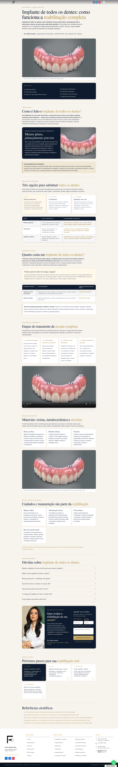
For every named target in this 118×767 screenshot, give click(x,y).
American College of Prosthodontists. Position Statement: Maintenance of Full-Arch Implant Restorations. (59, 717)
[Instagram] (99, 2)
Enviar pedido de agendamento (83, 637)
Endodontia (58, 749)
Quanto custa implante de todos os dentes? (36, 573)
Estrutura (29, 745)
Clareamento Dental (80, 745)
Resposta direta (31, 89)
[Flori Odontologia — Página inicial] (13, 739)
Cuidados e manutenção (69, 94)
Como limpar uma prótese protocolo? (34, 599)
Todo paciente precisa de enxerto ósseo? (35, 589)
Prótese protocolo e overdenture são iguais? (36, 578)
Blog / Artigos (30, 752)
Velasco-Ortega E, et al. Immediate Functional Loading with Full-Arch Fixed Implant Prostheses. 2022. (57, 720)
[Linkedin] (97, 2)
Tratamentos (30, 749)
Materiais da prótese (67, 91)
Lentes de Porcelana (80, 742)
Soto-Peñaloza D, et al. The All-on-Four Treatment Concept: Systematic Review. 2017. (52, 715)
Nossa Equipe (30, 742)
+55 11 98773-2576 (102, 742)
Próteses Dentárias (80, 752)
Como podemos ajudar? (82, 625)
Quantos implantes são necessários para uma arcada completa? (42, 568)
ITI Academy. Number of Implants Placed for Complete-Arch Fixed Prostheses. (50, 712)
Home (28, 739)
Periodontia (58, 745)
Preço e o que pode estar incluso (36, 94)
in (6, 758)
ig (13, 758)
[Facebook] (94, 2)
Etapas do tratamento (68, 89)
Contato (29, 755)
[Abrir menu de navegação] (104, 2)
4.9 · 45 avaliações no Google (12, 754)
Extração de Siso (59, 752)
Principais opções (31, 92)
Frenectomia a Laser (60, 755)
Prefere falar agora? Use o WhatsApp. (83, 641)
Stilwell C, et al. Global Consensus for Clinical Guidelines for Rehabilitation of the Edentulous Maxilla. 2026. (58, 723)
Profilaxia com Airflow (81, 755)
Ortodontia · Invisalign (60, 739)
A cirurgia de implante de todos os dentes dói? (37, 594)
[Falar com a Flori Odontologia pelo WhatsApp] (113, 762)
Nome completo (77, 618)
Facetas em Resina (80, 739)
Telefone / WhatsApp (86, 619)
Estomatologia (79, 749)
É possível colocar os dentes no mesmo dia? (36, 584)
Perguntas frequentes (68, 96)
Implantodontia (59, 742)
